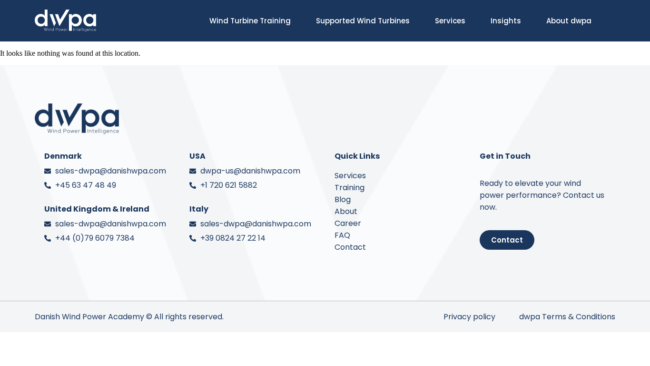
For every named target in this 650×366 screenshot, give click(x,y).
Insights (506, 21)
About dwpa (568, 21)
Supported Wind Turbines (363, 21)
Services (450, 21)
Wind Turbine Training (250, 21)
